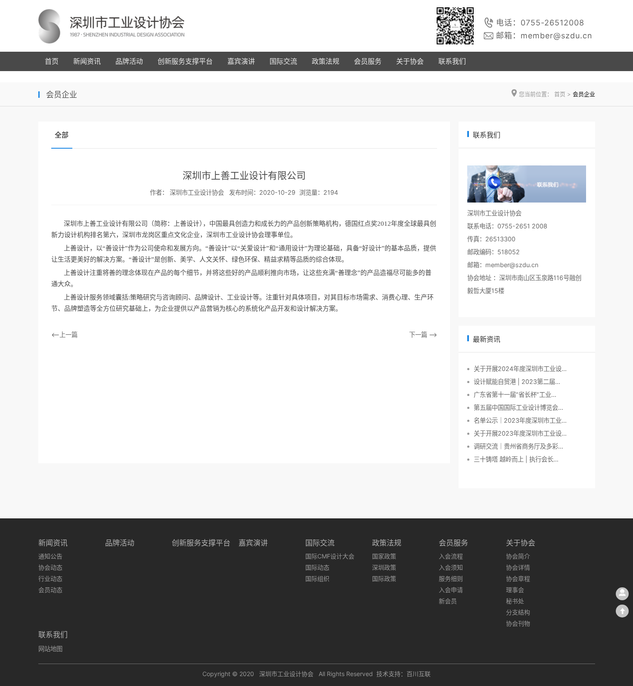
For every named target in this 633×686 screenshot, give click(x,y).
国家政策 (384, 556)
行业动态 (50, 578)
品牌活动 (129, 61)
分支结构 (518, 612)
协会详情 (518, 567)
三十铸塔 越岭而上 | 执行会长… (516, 459)
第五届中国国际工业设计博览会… (518, 407)
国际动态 (317, 567)
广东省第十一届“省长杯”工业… (515, 394)
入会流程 (451, 556)
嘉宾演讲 (241, 61)
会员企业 (584, 93)
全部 (61, 135)
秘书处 (515, 601)
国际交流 (283, 61)
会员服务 (368, 61)
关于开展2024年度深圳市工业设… (520, 368)
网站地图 (50, 648)
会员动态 (50, 589)
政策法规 (325, 61)
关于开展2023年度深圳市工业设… (520, 433)
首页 (52, 61)
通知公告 (50, 556)
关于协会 (410, 61)
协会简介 (518, 556)
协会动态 (50, 567)
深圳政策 (384, 567)
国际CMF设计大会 (329, 556)
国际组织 (317, 578)
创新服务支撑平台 (185, 61)
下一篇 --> (423, 334)
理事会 (515, 589)
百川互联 (418, 673)
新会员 (448, 601)
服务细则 (451, 578)
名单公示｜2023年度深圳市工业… (520, 420)
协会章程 (518, 578)
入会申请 (451, 589)
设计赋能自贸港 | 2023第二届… (517, 381)
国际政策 (384, 578)
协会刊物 (518, 623)
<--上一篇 (64, 334)
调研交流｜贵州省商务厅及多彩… (518, 446)
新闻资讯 (87, 61)
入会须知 (451, 567)
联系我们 (452, 61)
